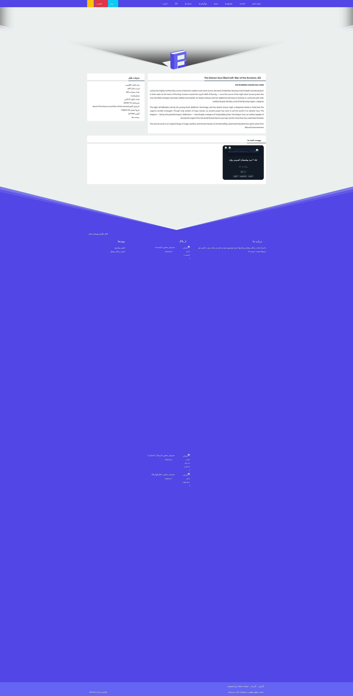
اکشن (235, 176)
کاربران (253, 686)
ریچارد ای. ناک (243, 166)
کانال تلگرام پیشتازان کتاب (98, 234)
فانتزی (250, 176)
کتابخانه (242, 3)
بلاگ (176, 3)
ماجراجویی (243, 176)
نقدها (216, 3)
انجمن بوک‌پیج (120, 247)
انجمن (165, 3)
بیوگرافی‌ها (203, 3)
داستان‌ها (188, 3)
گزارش (261, 686)
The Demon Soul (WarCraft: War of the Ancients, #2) (232, 77)
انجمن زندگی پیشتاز (117, 251)
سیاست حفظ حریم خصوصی (238, 686)
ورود (112, 3)
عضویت (99, 3)
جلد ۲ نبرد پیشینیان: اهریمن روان (243, 159)
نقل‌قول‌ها (229, 3)
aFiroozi (92, 692)
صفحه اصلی (256, 3)
